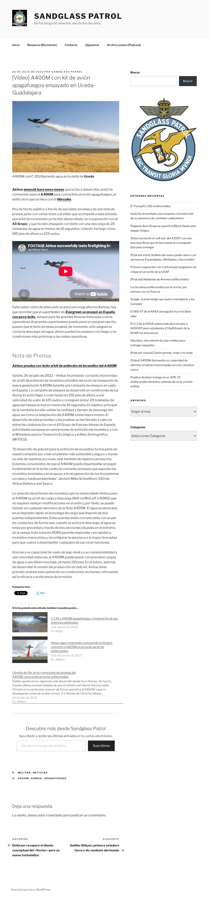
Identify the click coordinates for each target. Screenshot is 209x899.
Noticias (40, 772)
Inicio (16, 45)
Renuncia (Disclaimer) (42, 45)
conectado (54, 815)
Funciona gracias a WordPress (31, 889)
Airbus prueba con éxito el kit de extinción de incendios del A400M (64, 366)
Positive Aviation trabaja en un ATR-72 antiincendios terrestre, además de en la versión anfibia (161, 381)
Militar (24, 772)
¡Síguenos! (92, 45)
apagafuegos (55, 778)
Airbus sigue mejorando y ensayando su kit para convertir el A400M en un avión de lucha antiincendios (81, 647)
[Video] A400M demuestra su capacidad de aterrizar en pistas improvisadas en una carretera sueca (162, 364)
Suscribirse (101, 746)
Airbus (36, 778)
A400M (23, 778)
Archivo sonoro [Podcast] (124, 45)
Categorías (137, 427)
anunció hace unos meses (44, 189)
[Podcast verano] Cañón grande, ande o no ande (161, 352)
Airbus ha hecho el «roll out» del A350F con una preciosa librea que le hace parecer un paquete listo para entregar (161, 242)
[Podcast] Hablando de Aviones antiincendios (159, 279)
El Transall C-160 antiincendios (150, 206)
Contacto (71, 45)
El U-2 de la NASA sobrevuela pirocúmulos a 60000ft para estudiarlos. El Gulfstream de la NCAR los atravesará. (160, 328)
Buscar (135, 72)
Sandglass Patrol (78, 16)
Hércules (64, 199)
